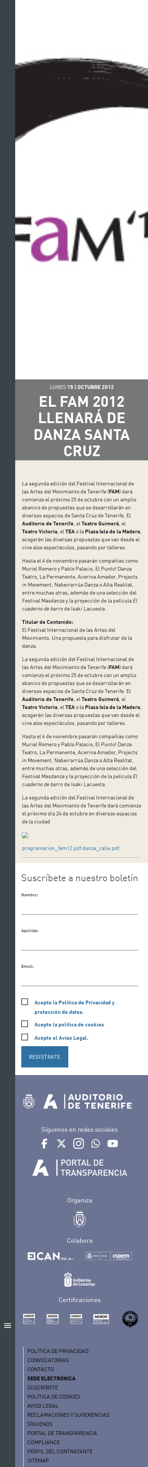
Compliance (43, 1442)
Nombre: (29, 895)
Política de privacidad (57, 1351)
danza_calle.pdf (100, 848)
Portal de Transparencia (62, 1433)
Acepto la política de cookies (69, 1024)
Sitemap (38, 1460)
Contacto (40, 1369)
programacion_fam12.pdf (51, 848)
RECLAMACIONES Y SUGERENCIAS (68, 1414)
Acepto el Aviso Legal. (61, 1037)
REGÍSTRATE (45, 1056)
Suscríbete (42, 1387)
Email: (27, 966)
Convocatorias (48, 1360)
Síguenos (39, 1424)
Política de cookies (53, 1396)
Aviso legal (42, 1405)
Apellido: (29, 930)
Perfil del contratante (60, 1451)
